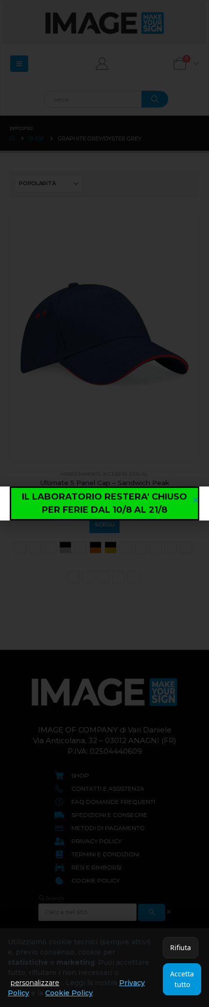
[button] (195, 500)
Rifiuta (180, 947)
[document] (104, 503)
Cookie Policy (69, 993)
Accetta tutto (182, 979)
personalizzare (35, 982)
